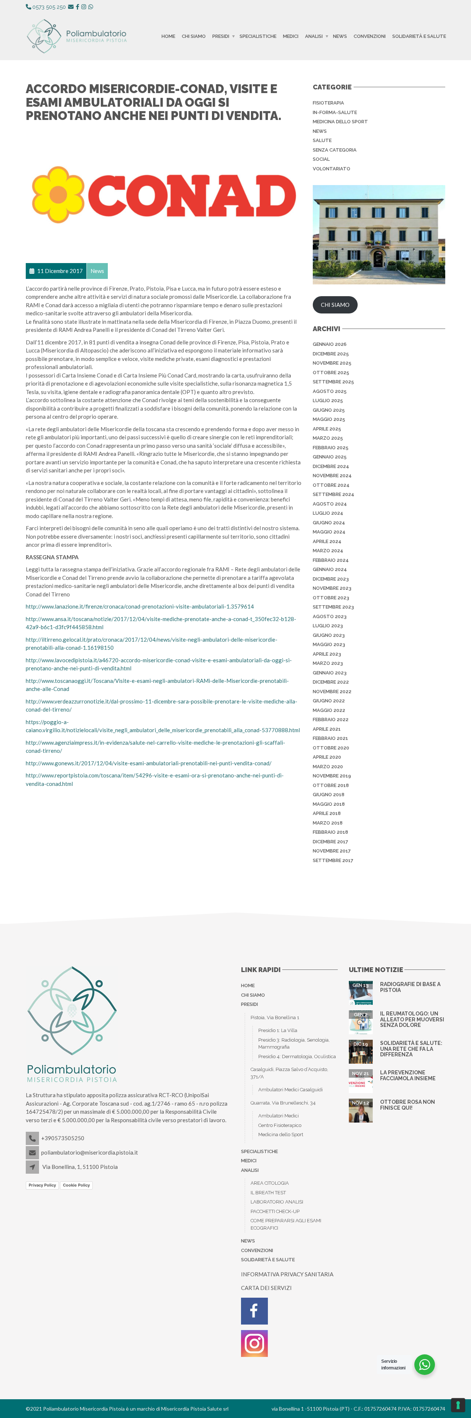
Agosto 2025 (330, 391)
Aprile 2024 (327, 541)
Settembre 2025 (333, 381)
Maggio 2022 (329, 710)
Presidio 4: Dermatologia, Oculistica (297, 1056)
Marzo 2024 (328, 550)
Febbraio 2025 (330, 447)
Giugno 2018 (328, 794)
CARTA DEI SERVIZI (266, 1287)
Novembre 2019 (332, 776)
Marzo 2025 (328, 438)
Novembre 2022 (332, 691)
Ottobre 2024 (331, 485)
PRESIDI (220, 36)
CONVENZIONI (370, 36)
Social (321, 159)
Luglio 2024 (328, 513)
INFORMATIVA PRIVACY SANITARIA (287, 1274)
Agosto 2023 (330, 616)
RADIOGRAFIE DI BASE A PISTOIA (410, 987)
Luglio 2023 (328, 625)
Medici (290, 36)
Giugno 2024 (329, 522)
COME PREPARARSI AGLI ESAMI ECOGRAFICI (286, 1224)
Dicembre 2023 (331, 579)
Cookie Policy (76, 1185)
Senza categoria (335, 150)
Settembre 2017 (333, 860)
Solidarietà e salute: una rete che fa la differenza (411, 1048)
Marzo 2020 (328, 766)
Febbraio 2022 (330, 719)
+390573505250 (62, 1138)
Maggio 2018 (329, 804)
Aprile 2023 (327, 654)
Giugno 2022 (329, 700)
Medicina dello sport (340, 121)
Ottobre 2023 (331, 597)
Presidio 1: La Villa (277, 1030)
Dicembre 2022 (331, 682)
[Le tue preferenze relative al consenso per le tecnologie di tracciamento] (458, 1405)
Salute (322, 140)
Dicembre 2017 (330, 841)
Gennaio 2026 (330, 344)
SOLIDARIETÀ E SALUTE (419, 36)
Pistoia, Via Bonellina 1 (275, 1017)
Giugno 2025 (329, 410)
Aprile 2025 (327, 429)
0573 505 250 (49, 7)
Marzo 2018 (328, 823)
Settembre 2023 (333, 607)
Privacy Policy (42, 1185)
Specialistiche (258, 36)
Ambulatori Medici (278, 1116)
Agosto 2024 (330, 504)
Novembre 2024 (332, 475)
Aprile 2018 (327, 813)
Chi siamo (194, 36)
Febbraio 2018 (330, 832)
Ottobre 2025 (331, 372)
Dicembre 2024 (331, 466)
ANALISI (314, 36)
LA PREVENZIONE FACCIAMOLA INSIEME (408, 1075)
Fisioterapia (328, 103)
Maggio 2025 (329, 419)
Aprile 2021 (327, 729)
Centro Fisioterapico (279, 1125)
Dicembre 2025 (331, 354)
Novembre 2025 (332, 363)
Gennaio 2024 (330, 569)
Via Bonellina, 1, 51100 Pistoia (80, 1166)
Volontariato (331, 168)
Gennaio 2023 (330, 673)
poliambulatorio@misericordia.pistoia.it (89, 1152)
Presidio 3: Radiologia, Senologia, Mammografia (294, 1043)
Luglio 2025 (328, 400)
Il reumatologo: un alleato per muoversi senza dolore (412, 1019)
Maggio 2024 (329, 532)
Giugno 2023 (329, 635)
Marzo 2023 (328, 663)
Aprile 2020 (327, 757)
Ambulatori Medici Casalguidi (290, 1089)
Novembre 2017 (332, 851)
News (340, 36)
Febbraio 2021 (330, 738)
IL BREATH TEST (268, 1192)
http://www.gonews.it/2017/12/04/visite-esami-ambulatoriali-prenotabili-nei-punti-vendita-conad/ (149, 763)
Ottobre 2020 (331, 748)
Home (168, 36)
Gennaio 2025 (330, 457)
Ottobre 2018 (331, 785)
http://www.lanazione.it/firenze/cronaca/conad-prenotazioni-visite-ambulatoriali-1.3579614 (140, 606)
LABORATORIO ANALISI (277, 1202)
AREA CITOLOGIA (270, 1183)
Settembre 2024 (333, 494)
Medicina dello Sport (280, 1134)
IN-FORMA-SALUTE (335, 112)
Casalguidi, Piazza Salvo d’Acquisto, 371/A (289, 1073)
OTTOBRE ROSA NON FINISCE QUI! (407, 1104)
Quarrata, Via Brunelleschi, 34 (283, 1103)
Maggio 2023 (329, 644)
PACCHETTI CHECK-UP (275, 1211)
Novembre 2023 (332, 588)
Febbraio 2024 (331, 560)
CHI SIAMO (335, 304)
